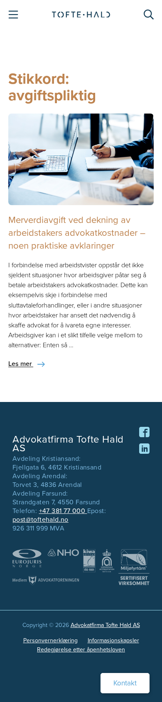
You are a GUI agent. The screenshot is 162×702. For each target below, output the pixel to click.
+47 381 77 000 (63, 511)
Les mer (20, 363)
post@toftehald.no (40, 519)
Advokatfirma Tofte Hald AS (105, 625)
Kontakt (125, 683)
